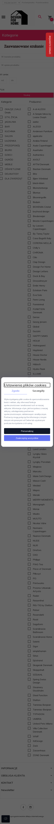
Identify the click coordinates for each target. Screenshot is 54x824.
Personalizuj (27, 431)
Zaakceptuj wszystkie (27, 438)
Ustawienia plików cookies (25, 385)
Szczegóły (39, 390)
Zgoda (15, 390)
